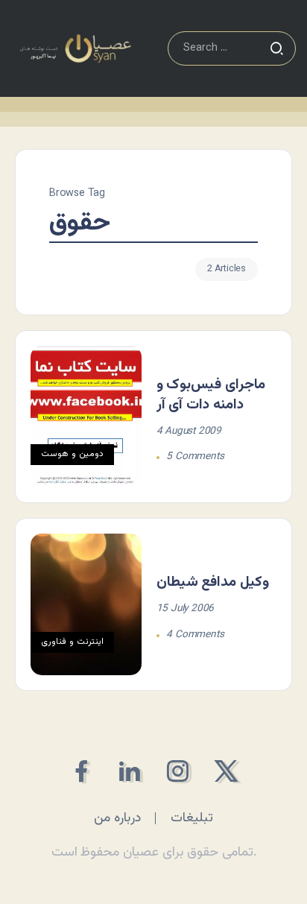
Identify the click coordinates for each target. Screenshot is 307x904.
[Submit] (276, 48)
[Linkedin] (129, 770)
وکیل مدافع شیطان (213, 582)
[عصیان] (75, 48)
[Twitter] (226, 770)
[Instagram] (177, 770)
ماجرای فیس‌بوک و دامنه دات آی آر (211, 394)
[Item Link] (86, 416)
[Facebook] (80, 770)
